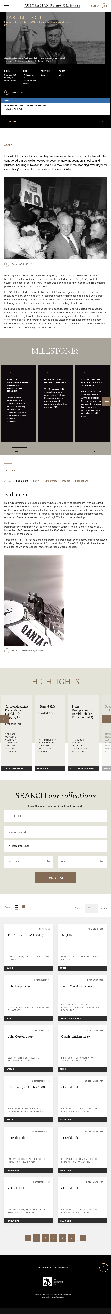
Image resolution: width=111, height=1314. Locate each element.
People (66, 480)
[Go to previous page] (28, 1238)
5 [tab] (77, 445)
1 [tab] (19, 445)
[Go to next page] (83, 1238)
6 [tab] (91, 445)
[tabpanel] (18, 403)
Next (106, 401)
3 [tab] (48, 445)
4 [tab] (63, 445)
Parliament (22, 480)
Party (36, 480)
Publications (81, 480)
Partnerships (50, 480)
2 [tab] (34, 445)
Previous (4, 719)
